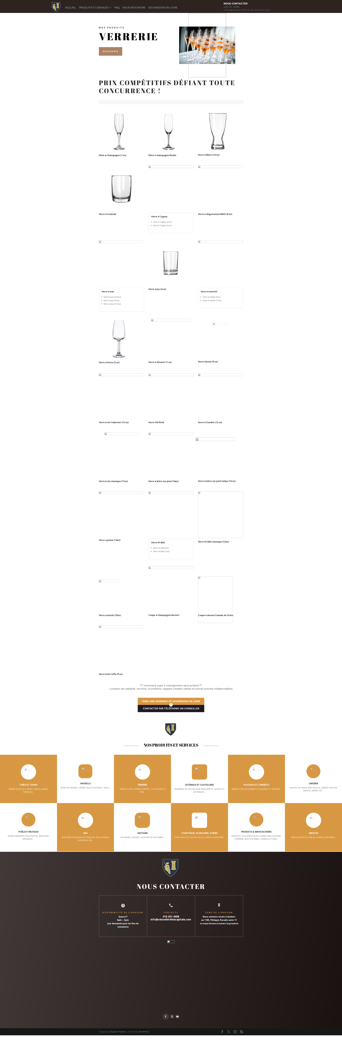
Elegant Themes (118, 1031)
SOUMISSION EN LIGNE (163, 7)
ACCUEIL (70, 7)
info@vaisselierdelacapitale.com (247, 10)
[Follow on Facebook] (165, 1016)
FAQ (117, 7)
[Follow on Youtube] (177, 1016)
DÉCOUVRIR (110, 51)
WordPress (144, 1031)
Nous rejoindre (134, 7)
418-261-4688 (231, 6)
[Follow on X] (172, 1016)
